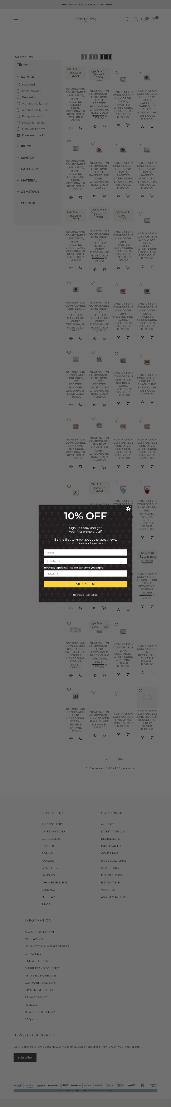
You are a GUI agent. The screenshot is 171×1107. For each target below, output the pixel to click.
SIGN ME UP (85, 584)
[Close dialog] (129, 508)
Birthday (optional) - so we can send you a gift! (73, 567)
